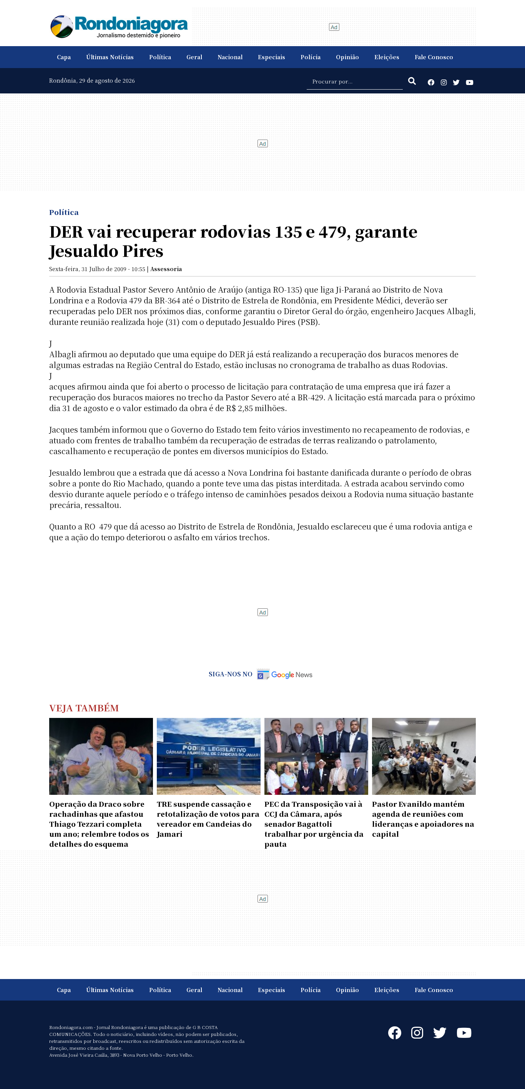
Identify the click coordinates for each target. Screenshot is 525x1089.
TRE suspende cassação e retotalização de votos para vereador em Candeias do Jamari (208, 819)
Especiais (271, 57)
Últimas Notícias (110, 57)
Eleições (386, 57)
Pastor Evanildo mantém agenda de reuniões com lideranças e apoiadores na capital (423, 819)
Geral (194, 57)
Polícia (311, 57)
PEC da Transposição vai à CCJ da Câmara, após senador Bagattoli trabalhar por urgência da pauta (314, 824)
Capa (64, 57)
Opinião (347, 57)
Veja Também (84, 707)
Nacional (230, 57)
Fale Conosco (434, 57)
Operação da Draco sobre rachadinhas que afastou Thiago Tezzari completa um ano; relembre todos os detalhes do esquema (99, 824)
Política (160, 57)
